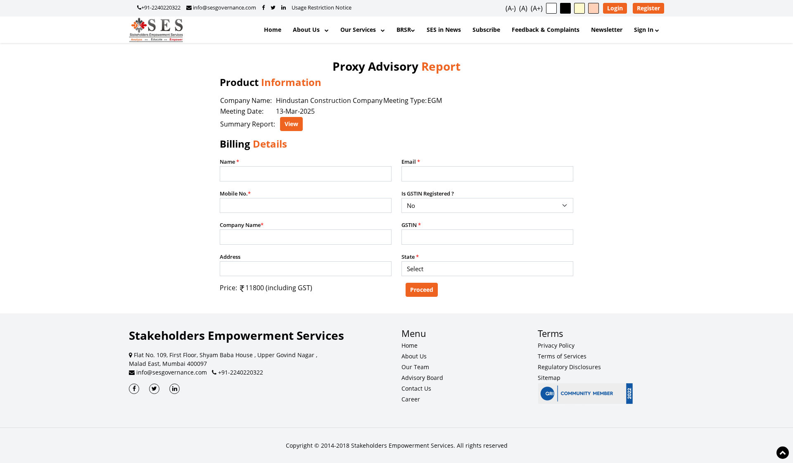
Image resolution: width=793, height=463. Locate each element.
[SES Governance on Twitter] (273, 7)
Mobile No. (235, 193)
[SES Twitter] (154, 389)
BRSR (403, 29)
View (291, 124)
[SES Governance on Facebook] (263, 7)
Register (648, 8)
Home (272, 29)
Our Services (360, 29)
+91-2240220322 (160, 7)
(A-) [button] (511, 8)
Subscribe (486, 29)
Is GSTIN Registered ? (427, 193)
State (410, 256)
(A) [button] (523, 8)
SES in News (444, 29)
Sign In (644, 29)
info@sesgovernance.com (224, 7)
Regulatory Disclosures (569, 367)
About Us (309, 29)
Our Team (415, 367)
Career (410, 399)
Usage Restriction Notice (321, 7)
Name (229, 161)
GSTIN (411, 225)
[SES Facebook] (134, 389)
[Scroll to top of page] (782, 452)
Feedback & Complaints (545, 29)
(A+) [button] (537, 8)
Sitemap (549, 378)
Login (615, 8)
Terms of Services (562, 356)
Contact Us (416, 388)
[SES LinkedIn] (174, 389)
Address (230, 256)
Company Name (242, 225)
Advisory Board (422, 378)
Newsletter (606, 29)
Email (410, 161)
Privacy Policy (556, 345)
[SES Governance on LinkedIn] (283, 7)
